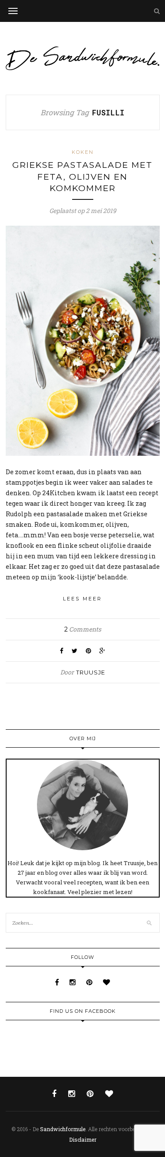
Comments (82, 629)
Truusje (90, 672)
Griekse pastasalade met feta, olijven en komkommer (82, 176)
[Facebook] (58, 982)
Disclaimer (82, 1139)
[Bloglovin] (106, 982)
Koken (83, 152)
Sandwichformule (62, 1128)
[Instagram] (73, 982)
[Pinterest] (90, 982)
